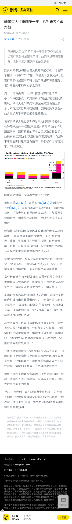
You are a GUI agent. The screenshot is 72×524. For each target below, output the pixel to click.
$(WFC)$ (45, 202)
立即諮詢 (63, 504)
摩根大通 (9, 39)
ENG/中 (61, 3)
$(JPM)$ (20, 202)
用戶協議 (8, 470)
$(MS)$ (14, 208)
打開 (63, 517)
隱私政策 (23, 470)
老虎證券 (23, 10)
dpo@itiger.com (22, 464)
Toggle (65, 10)
